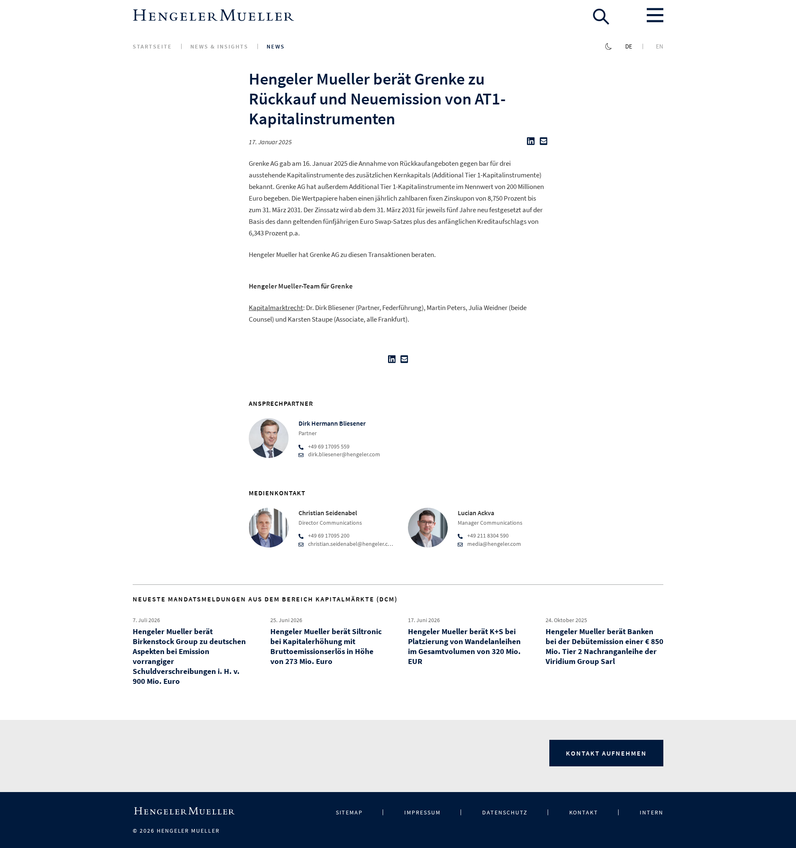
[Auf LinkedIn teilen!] (530, 143)
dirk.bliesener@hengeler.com (344, 454)
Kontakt (584, 812)
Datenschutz (505, 812)
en (659, 46)
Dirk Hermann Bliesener (332, 423)
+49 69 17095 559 (328, 446)
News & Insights (219, 46)
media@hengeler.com (494, 544)
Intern (651, 812)
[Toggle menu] (655, 15)
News (276, 46)
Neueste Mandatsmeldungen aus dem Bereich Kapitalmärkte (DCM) (265, 599)
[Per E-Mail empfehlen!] (543, 143)
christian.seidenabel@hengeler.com (352, 544)
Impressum (422, 812)
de (628, 46)
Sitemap (349, 812)
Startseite (152, 46)
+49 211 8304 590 (488, 535)
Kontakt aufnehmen (606, 753)
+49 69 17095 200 (328, 535)
